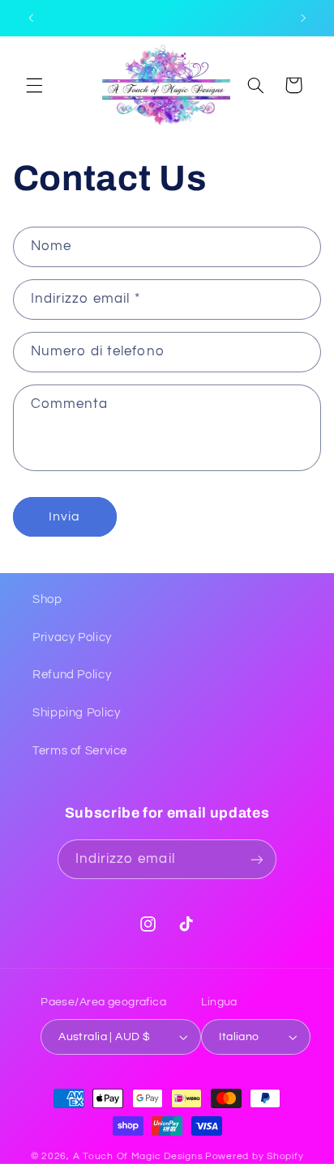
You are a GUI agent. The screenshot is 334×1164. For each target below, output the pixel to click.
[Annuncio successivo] (303, 18)
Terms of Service (79, 751)
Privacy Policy (72, 637)
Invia (64, 516)
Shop (47, 599)
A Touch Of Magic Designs (138, 1156)
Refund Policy (71, 675)
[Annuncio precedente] (31, 18)
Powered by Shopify (254, 1156)
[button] (34, 85)
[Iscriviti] (257, 859)
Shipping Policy (76, 713)
